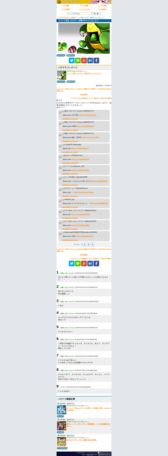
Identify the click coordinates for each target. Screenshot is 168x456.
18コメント (85, 438)
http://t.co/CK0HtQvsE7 (84, 236)
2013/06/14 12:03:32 (70, 130)
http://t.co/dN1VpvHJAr (87, 115)
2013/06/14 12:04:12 (70, 141)
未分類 (73, 17)
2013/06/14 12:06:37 (70, 218)
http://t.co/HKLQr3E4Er (80, 170)
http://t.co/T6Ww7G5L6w (83, 192)
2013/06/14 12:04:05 (70, 163)
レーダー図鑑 (102, 5)
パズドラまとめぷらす (69, 2)
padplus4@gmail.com (104, 454)
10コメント (85, 422)
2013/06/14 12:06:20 (70, 207)
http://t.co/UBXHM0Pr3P (98, 203)
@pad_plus (90, 454)
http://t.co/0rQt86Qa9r (85, 126)
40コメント (85, 406)
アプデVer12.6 (62, 448)
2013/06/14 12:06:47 (70, 229)
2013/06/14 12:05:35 (70, 185)
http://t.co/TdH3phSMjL (80, 225)
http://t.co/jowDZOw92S (80, 214)
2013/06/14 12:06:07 (70, 196)
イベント (60, 416)
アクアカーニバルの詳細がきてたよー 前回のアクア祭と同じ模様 (90, 98)
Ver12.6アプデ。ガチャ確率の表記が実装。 (82, 440)
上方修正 (60, 432)
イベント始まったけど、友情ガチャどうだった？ (84, 73)
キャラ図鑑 (65, 5)
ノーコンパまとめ (84, 9)
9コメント (83, 71)
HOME (84, 95)
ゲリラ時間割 (66, 9)
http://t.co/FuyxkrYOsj (90, 137)
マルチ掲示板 (102, 9)
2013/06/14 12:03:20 (70, 152)
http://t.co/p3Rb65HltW (98, 181)
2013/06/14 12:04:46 (70, 174)
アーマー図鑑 (84, 5)
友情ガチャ (70, 55)
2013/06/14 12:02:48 (70, 119)
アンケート (61, 55)
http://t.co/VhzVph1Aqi (80, 159)
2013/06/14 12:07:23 (70, 240)
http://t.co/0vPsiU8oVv (80, 148)
